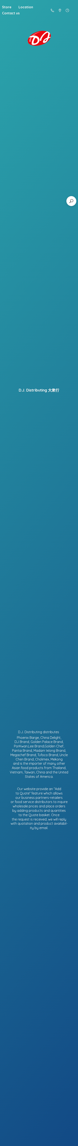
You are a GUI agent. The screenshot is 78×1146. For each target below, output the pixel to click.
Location (26, 7)
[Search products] (71, 201)
